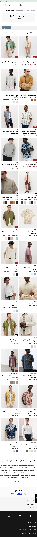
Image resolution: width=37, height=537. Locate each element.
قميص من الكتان (32, 197)
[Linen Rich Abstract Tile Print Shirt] (9, 396)
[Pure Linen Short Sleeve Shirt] (9, 182)
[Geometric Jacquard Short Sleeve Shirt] (28, 360)
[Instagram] (9, 515)
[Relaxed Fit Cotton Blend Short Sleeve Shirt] (28, 116)
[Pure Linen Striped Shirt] (9, 80)
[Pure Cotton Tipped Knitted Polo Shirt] (28, 47)
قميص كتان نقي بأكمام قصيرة (10, 197)
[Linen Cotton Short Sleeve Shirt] (28, 252)
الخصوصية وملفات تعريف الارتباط (27, 530)
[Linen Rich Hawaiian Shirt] (28, 149)
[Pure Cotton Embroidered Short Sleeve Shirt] (9, 47)
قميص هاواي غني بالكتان (30, 164)
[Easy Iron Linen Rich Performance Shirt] (28, 429)
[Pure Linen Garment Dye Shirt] (28, 80)
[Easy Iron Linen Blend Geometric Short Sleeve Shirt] (28, 396)
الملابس (18, 10)
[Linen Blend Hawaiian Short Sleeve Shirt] (9, 429)
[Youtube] (20, 515)
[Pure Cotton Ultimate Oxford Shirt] (9, 216)
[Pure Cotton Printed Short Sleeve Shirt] (28, 216)
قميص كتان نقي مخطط (30, 303)
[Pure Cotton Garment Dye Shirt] (28, 324)
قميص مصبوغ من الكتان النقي (28, 95)
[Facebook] (30, 515)
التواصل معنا (32, 526)
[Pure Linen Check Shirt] (28, 288)
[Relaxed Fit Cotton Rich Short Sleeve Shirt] (9, 324)
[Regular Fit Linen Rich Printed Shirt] (9, 116)
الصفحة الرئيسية (30, 10)
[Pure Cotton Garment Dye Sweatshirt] (9, 149)
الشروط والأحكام (31, 522)
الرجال (23, 10)
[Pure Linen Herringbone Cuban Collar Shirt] (9, 360)
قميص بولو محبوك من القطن (29, 62)
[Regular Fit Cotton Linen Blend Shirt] (9, 288)
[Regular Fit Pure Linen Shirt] (28, 182)
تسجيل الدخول (8, 5)
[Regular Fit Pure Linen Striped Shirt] (9, 252)
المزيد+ (17, 481)
